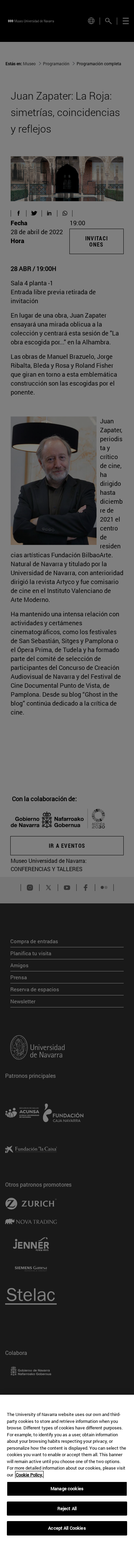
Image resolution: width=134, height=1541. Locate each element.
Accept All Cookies (67, 1528)
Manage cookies (67, 1488)
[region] (67, 1468)
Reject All (67, 1508)
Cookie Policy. (29, 1475)
